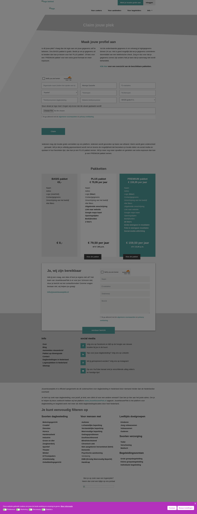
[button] (5, 509)
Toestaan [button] (172, 508)
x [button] (195, 503)
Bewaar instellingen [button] (186, 508)
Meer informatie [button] (67, 506)
